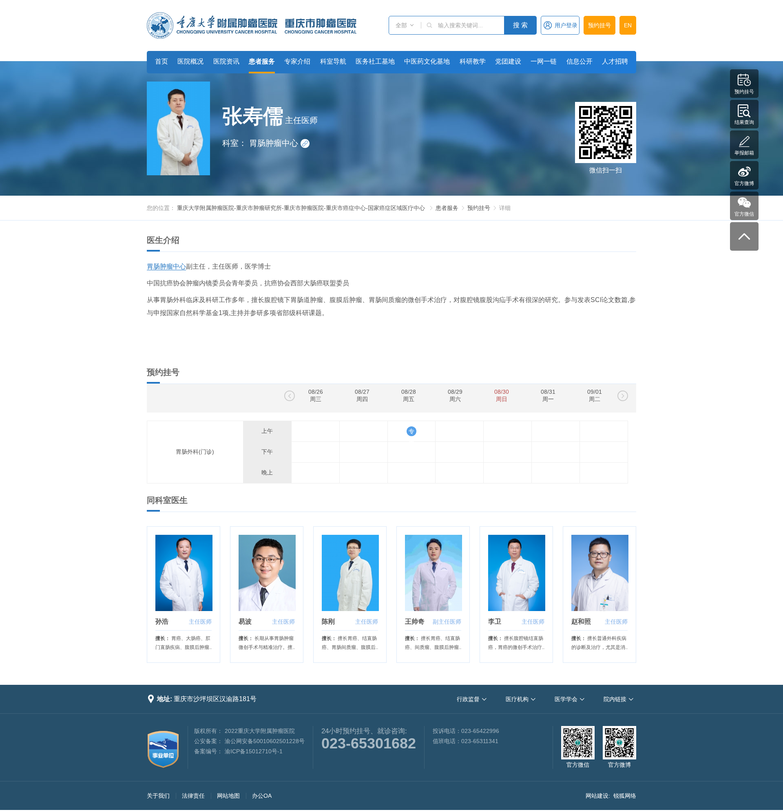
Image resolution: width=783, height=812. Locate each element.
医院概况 (190, 61)
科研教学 (473, 61)
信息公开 (579, 61)
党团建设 (508, 61)
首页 (161, 61)
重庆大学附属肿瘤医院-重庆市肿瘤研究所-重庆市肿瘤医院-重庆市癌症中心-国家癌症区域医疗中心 (301, 208)
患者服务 (262, 61)
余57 (411, 431)
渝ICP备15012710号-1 (254, 751)
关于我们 (158, 795)
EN (628, 25)
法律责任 (193, 795)
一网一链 (544, 61)
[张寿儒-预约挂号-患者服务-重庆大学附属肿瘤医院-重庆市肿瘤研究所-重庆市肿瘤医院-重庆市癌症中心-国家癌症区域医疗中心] (251, 25)
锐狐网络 (624, 795)
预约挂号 (599, 25)
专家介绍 (297, 61)
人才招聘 (615, 61)
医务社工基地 (375, 61)
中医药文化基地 (427, 61)
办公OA (262, 795)
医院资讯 (226, 61)
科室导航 (333, 61)
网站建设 (597, 795)
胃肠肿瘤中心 (278, 143)
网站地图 (228, 795)
